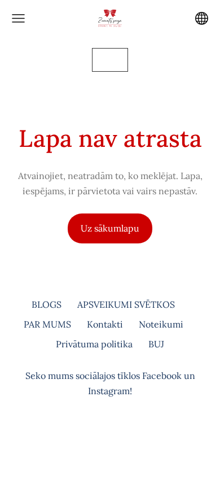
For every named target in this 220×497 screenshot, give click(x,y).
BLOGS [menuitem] (46, 304)
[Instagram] (122, 437)
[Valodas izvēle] (201, 18)
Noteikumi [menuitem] (161, 324)
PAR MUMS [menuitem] (47, 324)
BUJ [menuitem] (156, 344)
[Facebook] (97, 437)
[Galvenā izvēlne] (18, 18)
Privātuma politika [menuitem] (94, 344)
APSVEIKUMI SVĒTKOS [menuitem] (126, 304)
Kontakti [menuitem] (105, 324)
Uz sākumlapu (110, 228)
